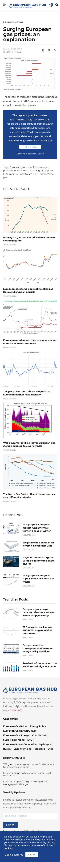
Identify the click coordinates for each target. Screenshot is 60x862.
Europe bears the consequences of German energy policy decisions (38, 648)
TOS (26, 831)
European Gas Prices (13, 22)
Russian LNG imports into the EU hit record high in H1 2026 (40, 665)
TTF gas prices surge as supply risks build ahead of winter (38, 578)
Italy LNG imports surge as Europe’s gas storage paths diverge (38, 560)
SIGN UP (10, 824)
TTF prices (40, 173)
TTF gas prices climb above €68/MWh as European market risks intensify (27, 393)
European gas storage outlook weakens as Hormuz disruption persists (28, 290)
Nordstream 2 (26, 173)
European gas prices (20, 167)
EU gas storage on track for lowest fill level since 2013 (38, 544)
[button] (43, 50)
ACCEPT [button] (31, 854)
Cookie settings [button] (14, 854)
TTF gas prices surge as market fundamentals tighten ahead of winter (37, 527)
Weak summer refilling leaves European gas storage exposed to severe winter (29, 444)
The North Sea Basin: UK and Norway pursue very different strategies (29, 496)
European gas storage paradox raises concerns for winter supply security (39, 612)
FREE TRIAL (30, 146)
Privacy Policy (38, 831)
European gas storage (29, 170)
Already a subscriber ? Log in (30, 154)
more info (16, 710)
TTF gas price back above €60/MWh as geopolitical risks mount (37, 630)
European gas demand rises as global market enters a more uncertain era (30, 342)
